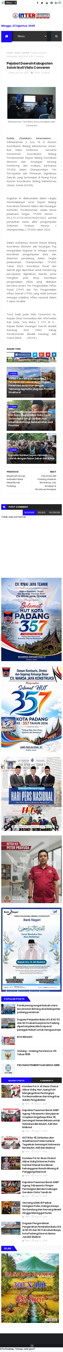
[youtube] (47, 3)
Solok (17, 52)
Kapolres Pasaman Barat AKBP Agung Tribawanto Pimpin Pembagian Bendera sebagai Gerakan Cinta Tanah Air (40, 1187)
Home (10, 52)
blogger (29, 512)
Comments (46, 1080)
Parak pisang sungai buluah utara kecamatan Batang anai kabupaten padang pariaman (38, 1009)
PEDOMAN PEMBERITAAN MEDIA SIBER (38, 1065)
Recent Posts (16, 1080)
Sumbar (25, 52)
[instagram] (52, 3)
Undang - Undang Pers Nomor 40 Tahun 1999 (36, 1052)
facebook (54, 512)
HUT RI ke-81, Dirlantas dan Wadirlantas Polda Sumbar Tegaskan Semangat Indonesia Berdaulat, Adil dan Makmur (41, 1143)
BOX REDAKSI (24, 1037)
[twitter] (42, 3)
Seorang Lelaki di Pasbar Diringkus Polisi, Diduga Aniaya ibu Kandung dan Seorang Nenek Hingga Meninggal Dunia (41, 1208)
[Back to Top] (32, 1346)
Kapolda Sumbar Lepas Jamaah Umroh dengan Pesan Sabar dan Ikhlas (31, 456)
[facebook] (37, 3)
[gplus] (56, 3)
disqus (42, 512)
